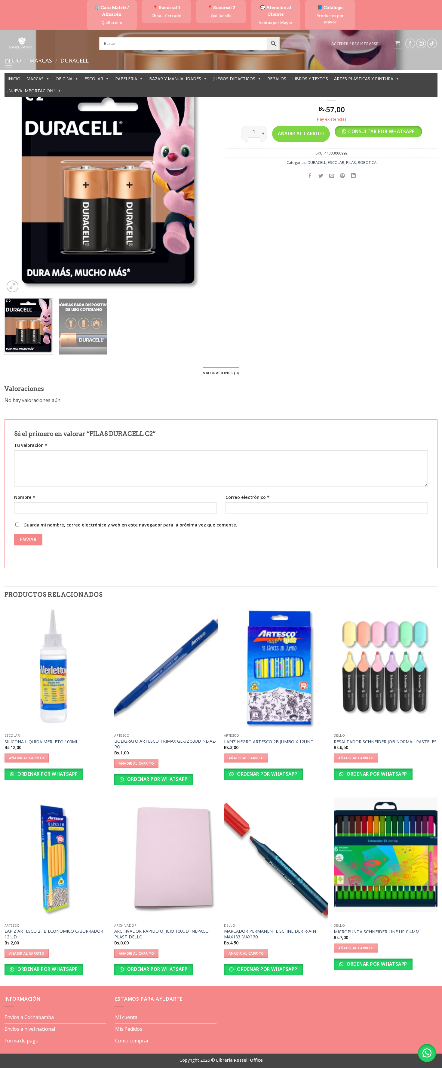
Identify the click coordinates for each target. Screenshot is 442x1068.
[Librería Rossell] (47, 43)
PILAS (351, 162)
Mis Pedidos (128, 1029)
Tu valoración (30, 445)
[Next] (204, 188)
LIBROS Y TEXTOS (310, 78)
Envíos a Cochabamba (29, 1017)
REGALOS (276, 78)
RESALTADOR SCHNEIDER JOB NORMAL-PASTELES (385, 741)
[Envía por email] (332, 176)
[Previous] (16, 188)
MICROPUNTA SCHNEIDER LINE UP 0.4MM (376, 931)
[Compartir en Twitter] (321, 176)
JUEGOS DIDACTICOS (234, 78)
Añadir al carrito (301, 133)
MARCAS (35, 78)
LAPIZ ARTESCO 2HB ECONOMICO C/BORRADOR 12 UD (54, 934)
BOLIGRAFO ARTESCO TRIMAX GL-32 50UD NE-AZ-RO (165, 744)
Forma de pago (21, 1040)
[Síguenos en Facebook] (410, 43)
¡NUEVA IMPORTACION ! (31, 91)
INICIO (14, 78)
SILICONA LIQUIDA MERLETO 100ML (41, 741)
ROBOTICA (367, 162)
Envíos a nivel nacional (30, 1029)
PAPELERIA (126, 78)
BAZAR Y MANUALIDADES (175, 78)
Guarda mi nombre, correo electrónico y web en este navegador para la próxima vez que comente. (130, 525)
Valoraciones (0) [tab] (221, 373)
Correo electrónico (247, 497)
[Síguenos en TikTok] (432, 43)
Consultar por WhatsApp (381, 131)
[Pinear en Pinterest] (343, 176)
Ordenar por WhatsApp (47, 774)
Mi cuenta (126, 1017)
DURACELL (317, 162)
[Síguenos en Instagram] (421, 43)
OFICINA (64, 78)
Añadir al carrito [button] (27, 758)
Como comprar (132, 1040)
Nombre (24, 497)
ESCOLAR (93, 78)
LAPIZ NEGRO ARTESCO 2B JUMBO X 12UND (269, 741)
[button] (354, 43)
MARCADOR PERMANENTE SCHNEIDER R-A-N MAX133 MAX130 (270, 934)
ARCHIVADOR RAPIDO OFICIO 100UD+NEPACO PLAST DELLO (161, 934)
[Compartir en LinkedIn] (353, 176)
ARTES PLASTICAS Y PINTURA (363, 78)
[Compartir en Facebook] (310, 176)
